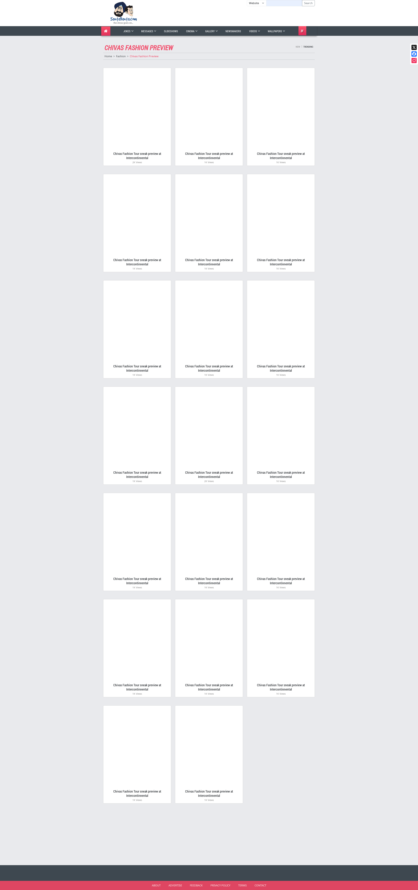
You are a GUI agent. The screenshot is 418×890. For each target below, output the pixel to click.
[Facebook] (414, 54)
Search (308, 3)
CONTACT (260, 885)
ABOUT (156, 885)
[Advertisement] (246, 16)
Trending (308, 46)
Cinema (190, 31)
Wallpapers (275, 31)
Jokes (127, 31)
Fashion (121, 56)
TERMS (242, 885)
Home (108, 56)
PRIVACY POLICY (220, 885)
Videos (253, 31)
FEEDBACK (196, 885)
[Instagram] (414, 60)
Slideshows (171, 31)
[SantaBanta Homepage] (123, 13)
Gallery (210, 31)
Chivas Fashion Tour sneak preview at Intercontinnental (137, 155)
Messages (147, 31)
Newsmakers (233, 31)
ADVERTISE (175, 885)
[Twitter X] (414, 47)
